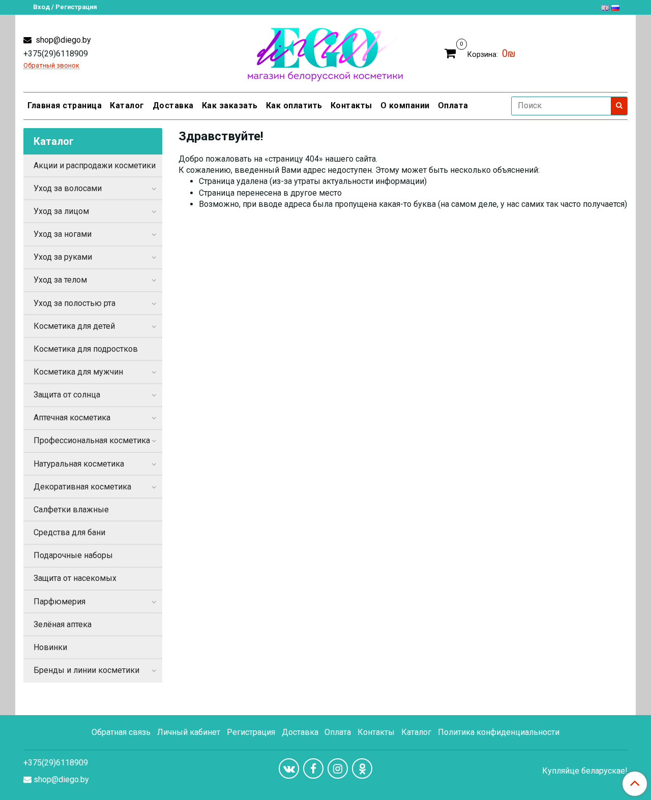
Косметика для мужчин (78, 372)
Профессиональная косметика (92, 440)
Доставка (173, 105)
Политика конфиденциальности (498, 732)
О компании (405, 105)
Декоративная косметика (82, 486)
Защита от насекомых (75, 578)
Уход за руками (63, 257)
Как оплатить (294, 105)
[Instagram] (338, 768)
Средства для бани (69, 532)
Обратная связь (121, 732)
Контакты (351, 105)
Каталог (127, 105)
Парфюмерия (59, 601)
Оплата (453, 105)
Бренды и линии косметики (86, 670)
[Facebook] (313, 768)
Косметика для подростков (86, 349)
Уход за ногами (63, 234)
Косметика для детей (74, 326)
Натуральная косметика (79, 464)
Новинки (50, 647)
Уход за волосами (68, 188)
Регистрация (251, 732)
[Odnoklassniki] (362, 768)
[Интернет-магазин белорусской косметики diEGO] (325, 52)
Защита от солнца (67, 394)
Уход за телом (60, 280)
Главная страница (64, 105)
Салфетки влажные (71, 509)
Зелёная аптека (63, 624)
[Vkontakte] (289, 768)
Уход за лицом (61, 211)
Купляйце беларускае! (585, 771)
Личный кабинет (188, 732)
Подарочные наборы (73, 555)
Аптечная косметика (72, 417)
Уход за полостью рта (74, 303)
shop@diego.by (62, 40)
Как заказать (230, 105)
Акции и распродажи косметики (95, 165)
